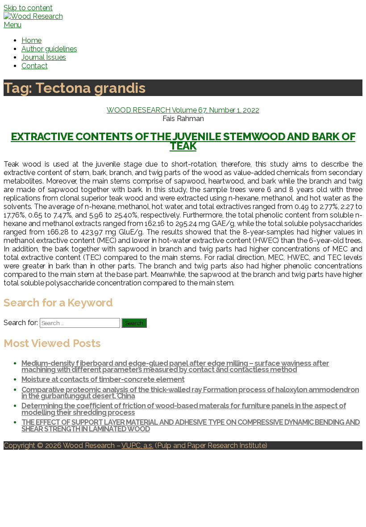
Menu (12, 25)
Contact (34, 66)
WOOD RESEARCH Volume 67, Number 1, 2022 (183, 110)
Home (31, 40)
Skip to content (28, 8)
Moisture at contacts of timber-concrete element (102, 379)
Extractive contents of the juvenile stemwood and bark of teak (183, 141)
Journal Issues (43, 57)
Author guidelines (49, 49)
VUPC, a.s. (137, 445)
